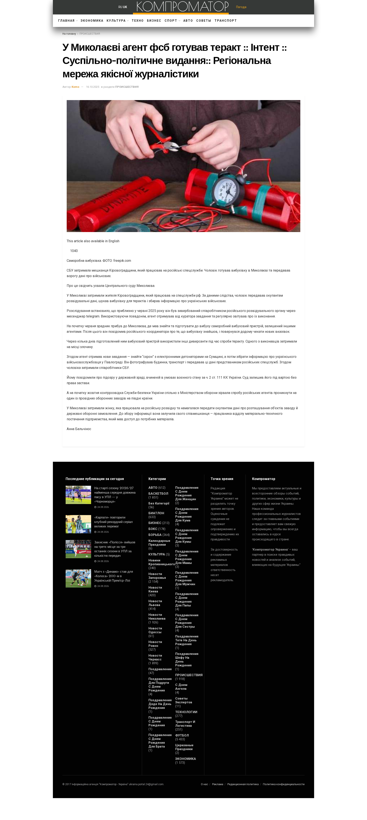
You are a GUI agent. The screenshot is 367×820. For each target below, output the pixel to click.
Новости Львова (155, 603)
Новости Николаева (156, 616)
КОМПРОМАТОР (182, 6)
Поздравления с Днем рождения (160, 721)
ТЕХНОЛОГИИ (186, 712)
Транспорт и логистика (185, 724)
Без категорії (158, 503)
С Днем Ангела (181, 687)
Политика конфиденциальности (284, 784)
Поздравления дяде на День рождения (160, 704)
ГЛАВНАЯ (66, 20)
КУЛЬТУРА (116, 20)
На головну (69, 33)
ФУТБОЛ (182, 735)
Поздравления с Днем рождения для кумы (186, 536)
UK (125, 7)
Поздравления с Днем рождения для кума (186, 514)
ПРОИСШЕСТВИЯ (89, 33)
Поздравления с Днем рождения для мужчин (186, 578)
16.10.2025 (92, 86)
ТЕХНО (138, 20)
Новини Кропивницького (161, 562)
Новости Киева (155, 589)
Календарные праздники (159, 543)
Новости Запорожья (157, 576)
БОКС (152, 529)
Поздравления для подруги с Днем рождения (160, 684)
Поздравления (160, 669)
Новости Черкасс (155, 657)
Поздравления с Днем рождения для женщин (186, 493)
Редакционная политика (243, 784)
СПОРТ (171, 20)
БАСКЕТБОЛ (158, 494)
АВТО (188, 20)
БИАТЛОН (156, 513)
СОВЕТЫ (203, 20)
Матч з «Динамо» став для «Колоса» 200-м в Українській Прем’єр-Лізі (113, 575)
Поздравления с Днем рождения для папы (186, 599)
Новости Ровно (155, 644)
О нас (204, 784)
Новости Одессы (155, 630)
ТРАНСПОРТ (226, 20)
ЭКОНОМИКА (92, 20)
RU (120, 7)
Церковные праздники (184, 747)
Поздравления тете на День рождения (186, 640)
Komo (75, 86)
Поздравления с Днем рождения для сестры (186, 621)
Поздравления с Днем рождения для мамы (186, 557)
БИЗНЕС (154, 20)
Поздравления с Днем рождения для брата (160, 740)
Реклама (217, 784)
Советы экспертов (183, 700)
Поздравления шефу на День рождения (186, 659)
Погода (241, 7)
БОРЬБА (155, 535)
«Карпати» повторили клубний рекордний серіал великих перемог (113, 521)
